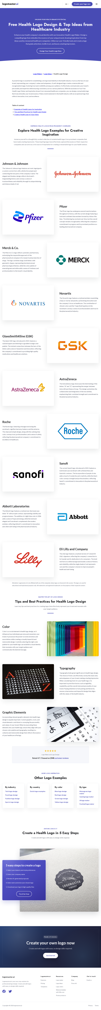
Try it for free (24, 894)
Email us (89, 980)
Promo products (61, 995)
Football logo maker (86, 804)
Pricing (43, 983)
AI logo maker (84, 800)
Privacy (90, 1005)
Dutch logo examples (37, 791)
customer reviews (61, 758)
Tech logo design (11, 791)
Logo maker (59, 980)
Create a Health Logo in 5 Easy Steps (26, 114)
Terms (97, 1005)
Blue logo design (61, 791)
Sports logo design (12, 802)
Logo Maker (37, 74)
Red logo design (60, 795)
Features (43, 980)
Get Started (50, 955)
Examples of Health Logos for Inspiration (28, 109)
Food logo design (11, 795)
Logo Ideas (48, 74)
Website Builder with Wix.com (61, 991)
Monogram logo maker (85, 792)
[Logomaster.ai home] (10, 4)
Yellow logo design (61, 802)
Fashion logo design (12, 798)
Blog (72, 980)
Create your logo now (82, 4)
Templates (44, 986)
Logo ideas (59, 983)
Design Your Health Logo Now (50, 51)
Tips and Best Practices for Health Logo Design (30, 112)
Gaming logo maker (86, 797)
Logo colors (59, 986)
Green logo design (61, 798)
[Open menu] (96, 4)
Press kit (74, 983)
